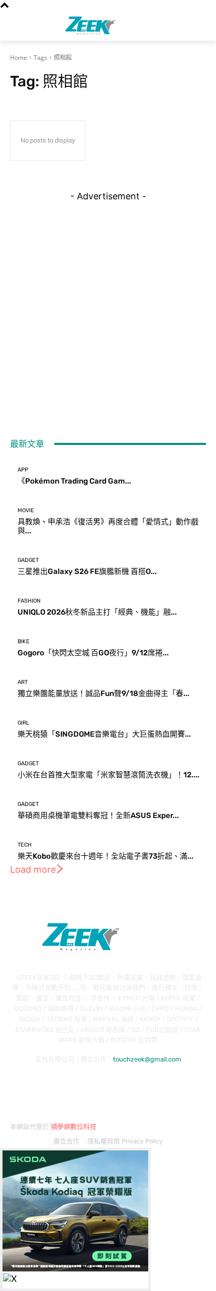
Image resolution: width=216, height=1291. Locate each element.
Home (18, 57)
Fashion (29, 601)
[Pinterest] (100, 1084)
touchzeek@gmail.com (147, 1059)
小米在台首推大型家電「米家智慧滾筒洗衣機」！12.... (108, 774)
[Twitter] (153, 1084)
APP (23, 470)
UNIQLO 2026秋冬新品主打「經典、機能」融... (97, 612)
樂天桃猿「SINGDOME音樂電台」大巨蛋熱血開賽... (104, 734)
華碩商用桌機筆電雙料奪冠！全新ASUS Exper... (98, 815)
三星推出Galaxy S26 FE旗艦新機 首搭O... (87, 571)
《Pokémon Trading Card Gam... (74, 481)
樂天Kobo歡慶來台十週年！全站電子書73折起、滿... (105, 856)
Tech (25, 845)
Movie (26, 510)
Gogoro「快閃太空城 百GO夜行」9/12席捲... (93, 652)
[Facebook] (20, 1084)
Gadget (28, 560)
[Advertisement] (108, 309)
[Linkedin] (73, 1084)
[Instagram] (46, 1084)
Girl (23, 723)
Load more (33, 869)
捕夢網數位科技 (73, 1126)
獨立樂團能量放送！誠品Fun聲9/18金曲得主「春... (103, 693)
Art (23, 682)
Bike (24, 641)
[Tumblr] (127, 1084)
